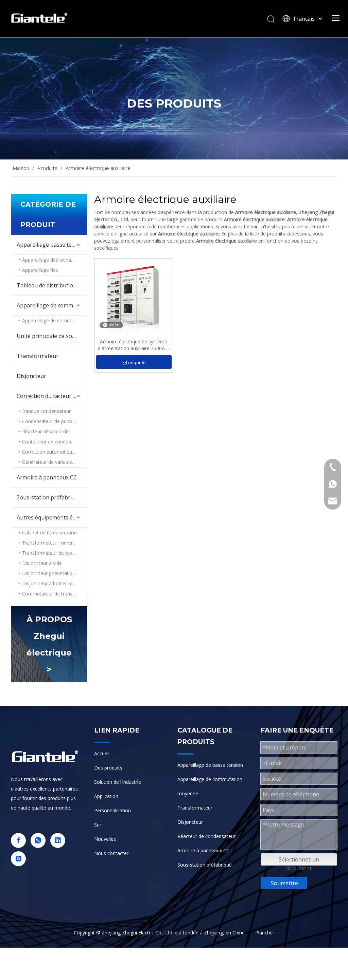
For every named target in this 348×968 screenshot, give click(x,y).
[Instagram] (18, 858)
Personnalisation (112, 810)
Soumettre (284, 883)
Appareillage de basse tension (210, 765)
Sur (97, 824)
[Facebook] (18, 840)
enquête (137, 362)
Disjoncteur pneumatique (50, 573)
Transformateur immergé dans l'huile (54, 542)
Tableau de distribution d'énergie (52, 285)
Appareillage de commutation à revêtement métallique (54, 320)
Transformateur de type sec (53, 553)
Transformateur (37, 356)
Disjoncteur (31, 376)
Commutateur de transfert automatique (54, 593)
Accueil (101, 753)
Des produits (108, 767)
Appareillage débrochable (49, 260)
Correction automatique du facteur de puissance (54, 452)
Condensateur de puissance (52, 421)
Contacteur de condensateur (53, 441)
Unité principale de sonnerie (52, 336)
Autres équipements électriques (52, 517)
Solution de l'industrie (117, 782)
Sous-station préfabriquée (50, 497)
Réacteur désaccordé (45, 431)
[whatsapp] (38, 840)
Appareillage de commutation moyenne (52, 305)
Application (106, 796)
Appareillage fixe (40, 270)
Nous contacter (111, 853)
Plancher (264, 932)
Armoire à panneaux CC (47, 477)
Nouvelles (105, 839)
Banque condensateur (46, 411)
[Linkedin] (57, 840)
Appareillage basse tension (51, 244)
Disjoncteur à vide (42, 563)
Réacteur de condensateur (206, 836)
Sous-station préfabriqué (204, 864)
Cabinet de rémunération (49, 532)
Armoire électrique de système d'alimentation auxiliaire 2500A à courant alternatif (133, 345)
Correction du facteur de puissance (52, 396)
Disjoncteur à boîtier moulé (52, 583)
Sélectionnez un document (299, 861)
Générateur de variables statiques (54, 462)
